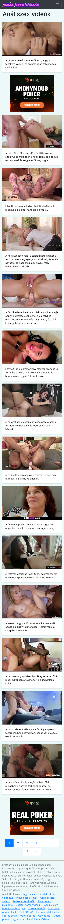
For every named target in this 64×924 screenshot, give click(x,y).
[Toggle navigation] (57, 5)
